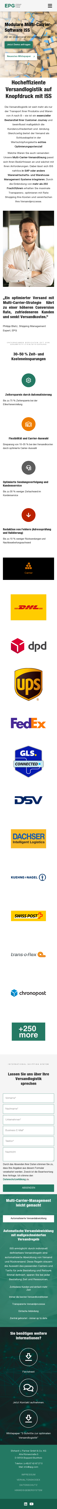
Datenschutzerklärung (14, 1180)
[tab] (28, 1218)
